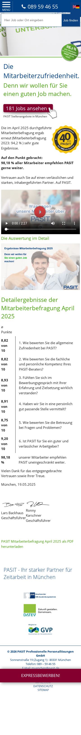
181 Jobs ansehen (26, 108)
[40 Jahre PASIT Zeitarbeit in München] (66, 156)
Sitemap (43, 690)
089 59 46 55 (43, 6)
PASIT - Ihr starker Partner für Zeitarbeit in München (38, 573)
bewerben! (40, 675)
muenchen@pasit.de (45, 668)
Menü (6, 10)
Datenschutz (43, 686)
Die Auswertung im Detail (25, 238)
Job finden (70, 20)
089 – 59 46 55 (46, 664)
